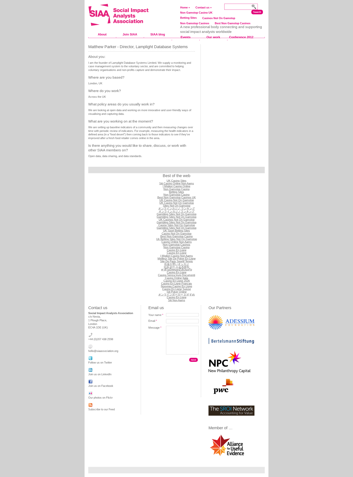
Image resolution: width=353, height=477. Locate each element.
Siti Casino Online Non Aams (176, 183)
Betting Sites (188, 17)
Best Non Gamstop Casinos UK (176, 197)
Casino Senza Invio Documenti (176, 275)
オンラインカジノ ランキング (176, 208)
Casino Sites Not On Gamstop (176, 225)
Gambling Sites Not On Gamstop (176, 214)
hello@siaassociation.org (103, 350)
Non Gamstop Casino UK (196, 12)
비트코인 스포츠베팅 (176, 266)
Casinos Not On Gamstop (218, 18)
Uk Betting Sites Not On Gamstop (176, 239)
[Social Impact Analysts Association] (118, 24)
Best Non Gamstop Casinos (232, 23)
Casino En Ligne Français (176, 283)
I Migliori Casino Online (176, 186)
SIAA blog (157, 34)
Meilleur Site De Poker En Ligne (177, 258)
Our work (213, 37)
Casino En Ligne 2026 (176, 280)
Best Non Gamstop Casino (176, 236)
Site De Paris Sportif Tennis (176, 261)
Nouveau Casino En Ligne (176, 286)
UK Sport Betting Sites (176, 230)
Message (154, 327)
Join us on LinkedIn (99, 374)
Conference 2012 (241, 37)
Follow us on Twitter (100, 362)
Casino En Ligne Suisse (176, 289)
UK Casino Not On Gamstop (176, 200)
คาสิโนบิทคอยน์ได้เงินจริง (176, 269)
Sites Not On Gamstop (176, 205)
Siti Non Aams (176, 300)
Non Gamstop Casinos (194, 23)
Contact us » (203, 7)
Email (152, 320)
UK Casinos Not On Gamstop (177, 219)
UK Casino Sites (176, 180)
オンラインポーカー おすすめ (176, 294)
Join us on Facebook (100, 385)
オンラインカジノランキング (177, 211)
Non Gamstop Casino (176, 189)
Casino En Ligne (176, 250)
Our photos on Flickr (100, 397)
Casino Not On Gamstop (176, 233)
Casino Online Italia (176, 278)
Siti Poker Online (177, 291)
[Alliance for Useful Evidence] (226, 457)
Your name (155, 314)
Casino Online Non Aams (176, 241)
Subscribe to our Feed (101, 409)
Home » (185, 7)
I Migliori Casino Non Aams (176, 255)
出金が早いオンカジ (176, 264)
